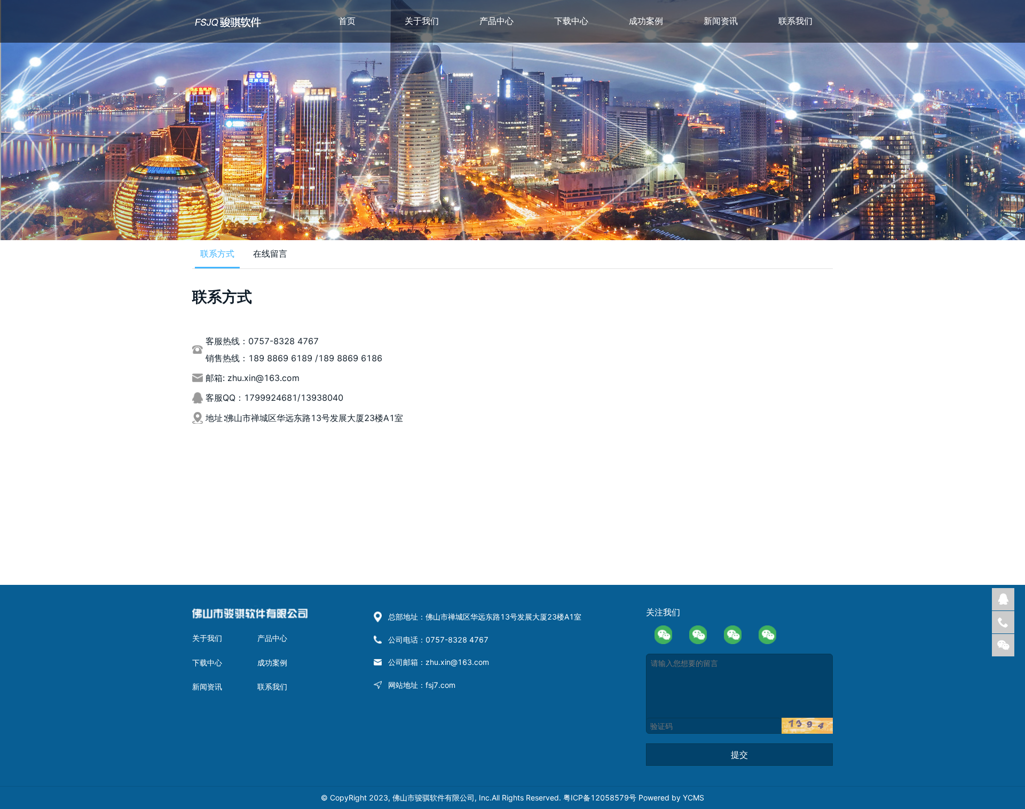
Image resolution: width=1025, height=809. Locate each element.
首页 (347, 20)
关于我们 (422, 20)
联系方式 (217, 253)
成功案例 (646, 20)
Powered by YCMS (671, 797)
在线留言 (270, 253)
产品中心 (496, 20)
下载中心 (571, 20)
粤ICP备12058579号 (600, 797)
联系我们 (795, 20)
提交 (739, 754)
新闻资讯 (721, 20)
